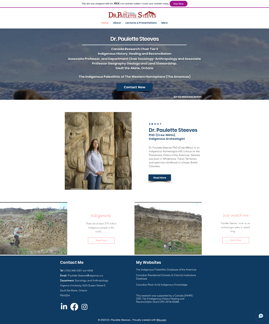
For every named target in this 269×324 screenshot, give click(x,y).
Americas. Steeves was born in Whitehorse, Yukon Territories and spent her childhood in (174, 158)
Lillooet (185, 162)
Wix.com (161, 319)
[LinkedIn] (64, 307)
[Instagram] (84, 307)
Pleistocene (156, 155)
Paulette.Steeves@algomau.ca (85, 275)
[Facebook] (74, 307)
